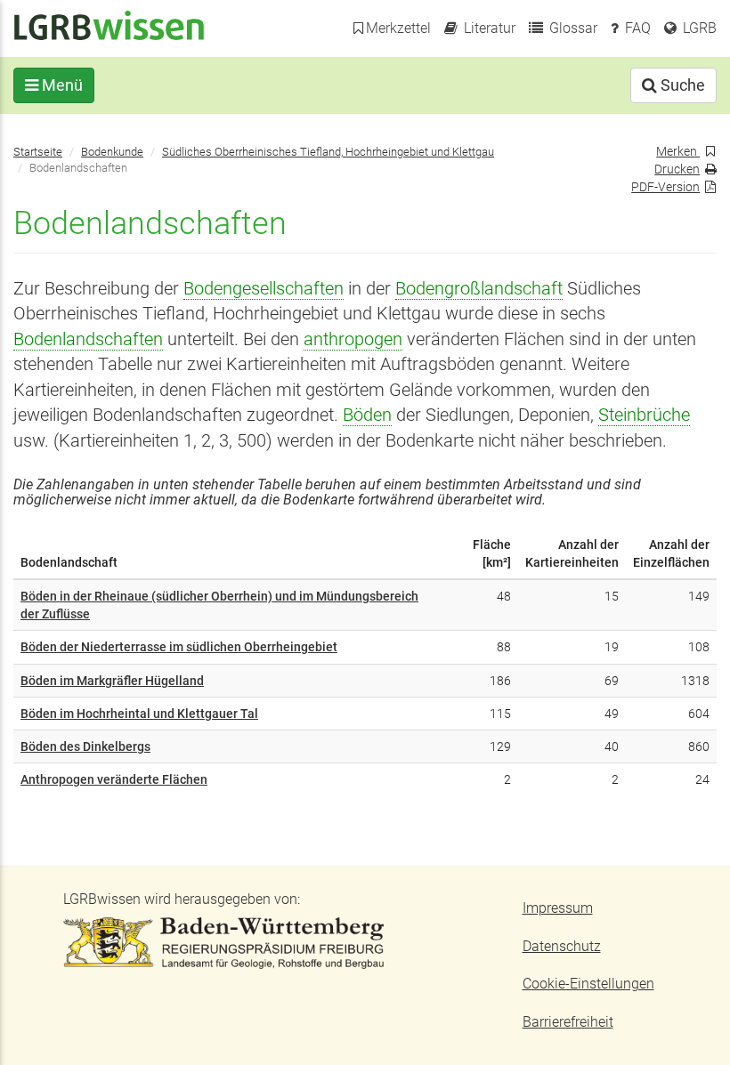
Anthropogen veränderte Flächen (113, 779)
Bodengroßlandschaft (479, 288)
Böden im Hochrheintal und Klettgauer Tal (139, 713)
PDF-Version (665, 187)
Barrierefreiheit (568, 1021)
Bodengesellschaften (263, 288)
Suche (681, 85)
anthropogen (353, 339)
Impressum (558, 908)
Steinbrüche (644, 415)
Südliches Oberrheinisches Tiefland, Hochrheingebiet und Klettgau (328, 151)
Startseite (37, 151)
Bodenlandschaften (88, 339)
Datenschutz (562, 946)
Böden (367, 415)
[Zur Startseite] (109, 24)
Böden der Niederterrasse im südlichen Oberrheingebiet (178, 647)
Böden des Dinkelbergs (85, 746)
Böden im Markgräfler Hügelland (112, 681)
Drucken (677, 169)
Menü (60, 85)
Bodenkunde (112, 151)
